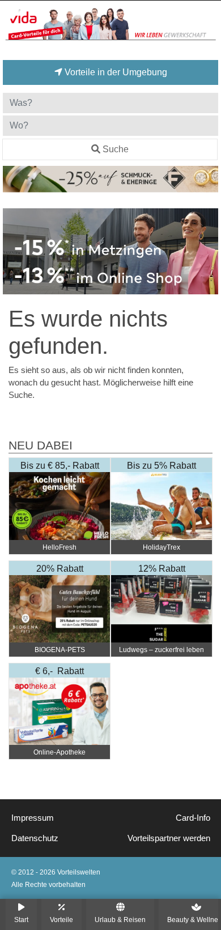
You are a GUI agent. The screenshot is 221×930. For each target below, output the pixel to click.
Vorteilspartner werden (169, 838)
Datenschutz (34, 838)
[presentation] (13, 251)
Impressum (32, 817)
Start (21, 919)
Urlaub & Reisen (120, 919)
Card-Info (193, 817)
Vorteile (61, 919)
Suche (116, 149)
